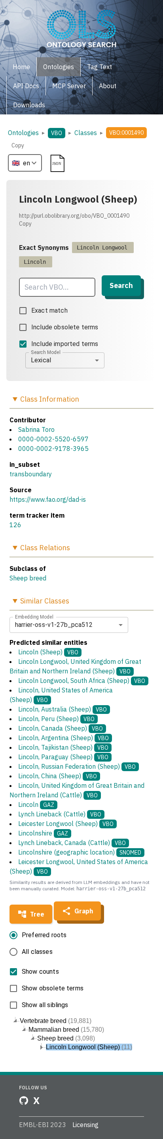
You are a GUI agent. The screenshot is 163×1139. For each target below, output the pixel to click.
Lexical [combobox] (41, 360)
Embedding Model (34, 616)
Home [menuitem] (21, 67)
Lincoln (36, 804)
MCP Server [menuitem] (69, 86)
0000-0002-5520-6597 (53, 439)
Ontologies (23, 133)
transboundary (30, 474)
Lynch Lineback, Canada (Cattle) (72, 843)
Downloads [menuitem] (29, 105)
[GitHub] (23, 1100)
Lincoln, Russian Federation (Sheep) (77, 766)
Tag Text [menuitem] (99, 67)
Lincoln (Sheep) (48, 652)
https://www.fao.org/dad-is (47, 499)
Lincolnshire (43, 833)
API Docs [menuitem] (26, 86)
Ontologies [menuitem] (58, 67)
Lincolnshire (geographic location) (79, 852)
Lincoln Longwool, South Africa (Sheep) (81, 681)
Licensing (85, 1125)
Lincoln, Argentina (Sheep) (63, 738)
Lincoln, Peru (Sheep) (56, 719)
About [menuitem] (107, 86)
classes (85, 133)
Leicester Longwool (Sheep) (66, 824)
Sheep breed (27, 578)
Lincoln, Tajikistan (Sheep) (63, 747)
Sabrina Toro (36, 429)
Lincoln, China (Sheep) (57, 776)
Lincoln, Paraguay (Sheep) (63, 757)
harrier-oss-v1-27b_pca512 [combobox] (54, 624)
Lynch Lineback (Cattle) (59, 814)
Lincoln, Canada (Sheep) (60, 728)
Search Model (46, 352)
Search (121, 285)
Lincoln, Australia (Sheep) (62, 709)
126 (15, 525)
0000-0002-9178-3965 (53, 449)
